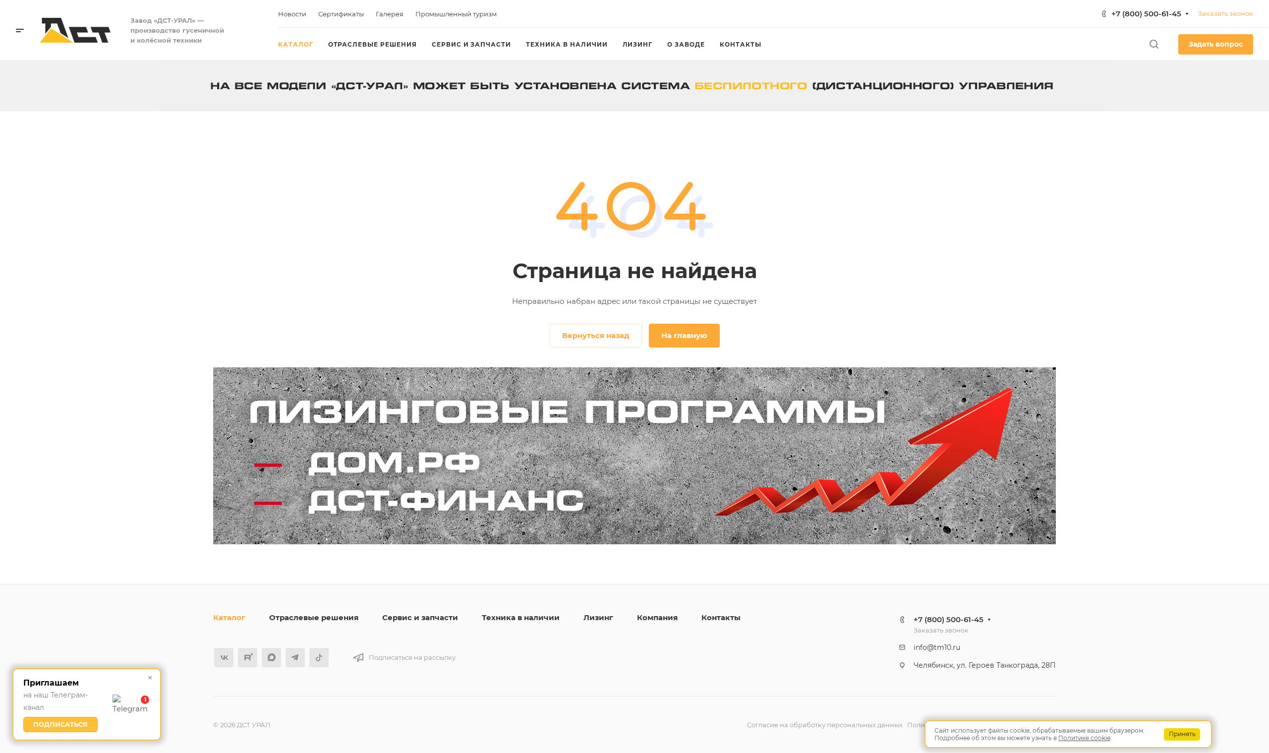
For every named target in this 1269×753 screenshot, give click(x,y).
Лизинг (598, 617)
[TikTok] (319, 657)
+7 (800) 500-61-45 (1146, 13)
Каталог (229, 617)
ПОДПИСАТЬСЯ (60, 724)
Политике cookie (1084, 738)
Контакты (721, 617)
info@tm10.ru (937, 647)
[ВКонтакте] (223, 657)
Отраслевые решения (313, 617)
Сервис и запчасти (420, 617)
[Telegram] (295, 657)
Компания (657, 617)
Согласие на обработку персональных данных (825, 725)
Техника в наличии (521, 617)
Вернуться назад (596, 335)
